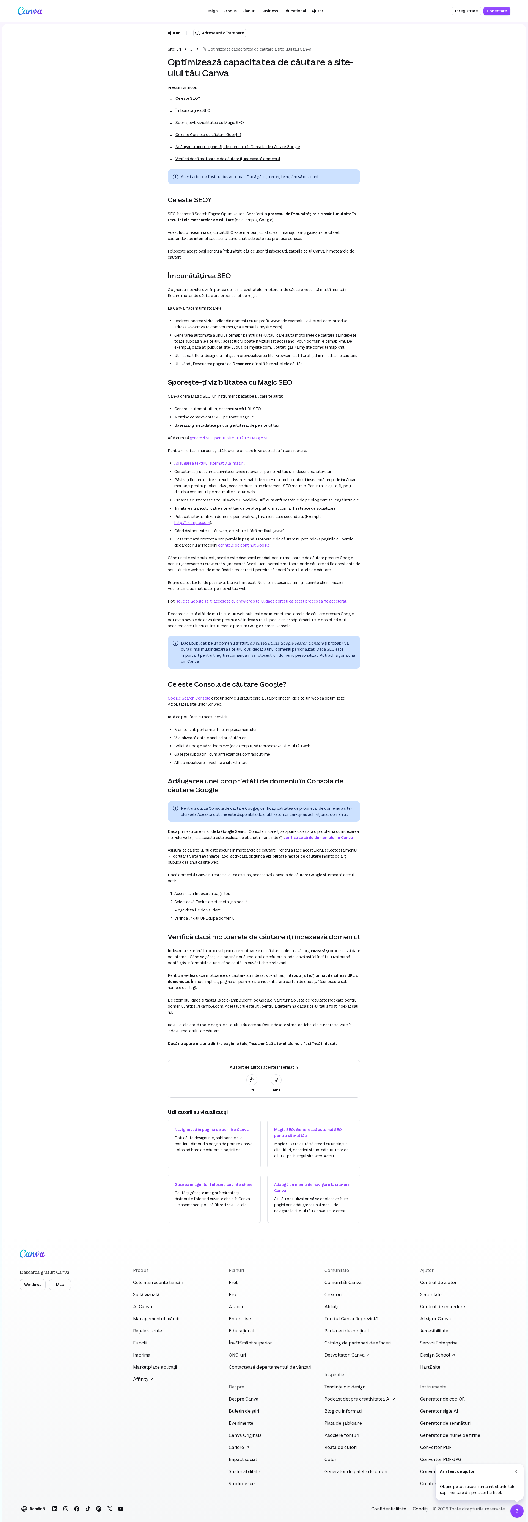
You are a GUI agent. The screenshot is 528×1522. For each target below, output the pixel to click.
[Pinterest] (98, 1508)
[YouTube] (120, 1508)
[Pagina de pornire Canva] (30, 11)
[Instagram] (65, 1508)
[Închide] (515, 1471)
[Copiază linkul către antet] (163, 199)
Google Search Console (189, 698)
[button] (211, 11)
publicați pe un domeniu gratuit (219, 643)
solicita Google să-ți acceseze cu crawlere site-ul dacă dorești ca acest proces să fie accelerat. (261, 601)
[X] (109, 1508)
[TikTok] (87, 1508)
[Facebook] (76, 1508)
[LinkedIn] (54, 1508)
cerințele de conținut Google (244, 545)
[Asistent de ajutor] (517, 1511)
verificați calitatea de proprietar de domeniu (300, 808)
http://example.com (192, 522)
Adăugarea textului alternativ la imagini (209, 463)
